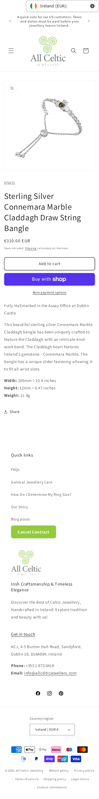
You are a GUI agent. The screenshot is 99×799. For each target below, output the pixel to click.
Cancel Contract (34, 531)
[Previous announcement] (10, 21)
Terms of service (26, 779)
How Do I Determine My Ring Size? (41, 494)
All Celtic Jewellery (29, 770)
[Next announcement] (89, 21)
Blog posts (20, 519)
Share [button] (15, 411)
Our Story (19, 506)
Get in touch (23, 634)
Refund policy (59, 770)
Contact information (52, 787)
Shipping (31, 248)
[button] (11, 51)
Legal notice (80, 779)
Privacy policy (84, 770)
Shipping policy (54, 779)
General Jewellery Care (31, 482)
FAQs (15, 469)
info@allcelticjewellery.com (50, 673)
